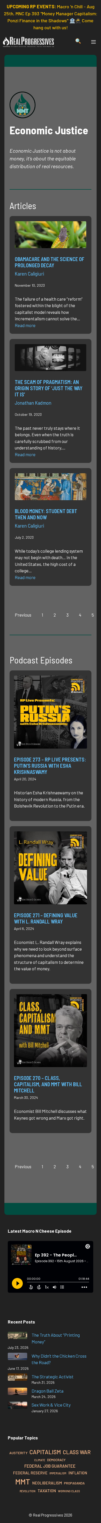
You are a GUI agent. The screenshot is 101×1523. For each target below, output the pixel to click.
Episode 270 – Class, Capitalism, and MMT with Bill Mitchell (48, 1084)
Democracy (56, 1460)
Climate (39, 1460)
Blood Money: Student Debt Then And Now (46, 514)
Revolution (27, 1491)
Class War (77, 1452)
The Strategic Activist (53, 1376)
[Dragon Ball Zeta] (17, 1392)
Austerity (18, 1453)
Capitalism (45, 1451)
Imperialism (57, 1473)
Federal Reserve (30, 1472)
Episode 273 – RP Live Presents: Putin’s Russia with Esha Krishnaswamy (50, 765)
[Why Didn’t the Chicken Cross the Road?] (17, 1357)
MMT (22, 1481)
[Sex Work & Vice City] (17, 1406)
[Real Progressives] (28, 42)
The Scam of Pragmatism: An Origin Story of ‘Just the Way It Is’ (48, 388)
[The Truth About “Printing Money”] (17, 1336)
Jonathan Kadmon (33, 403)
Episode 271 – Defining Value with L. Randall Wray (45, 918)
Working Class (69, 1491)
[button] (78, 42)
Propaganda (74, 1483)
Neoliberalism (47, 1483)
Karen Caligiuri (29, 273)
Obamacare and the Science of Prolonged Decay (49, 262)
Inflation (77, 1472)
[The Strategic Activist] (17, 1377)
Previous (23, 614)
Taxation (47, 1490)
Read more (25, 325)
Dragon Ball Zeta (47, 1390)
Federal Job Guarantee (50, 1465)
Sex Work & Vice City (51, 1404)
